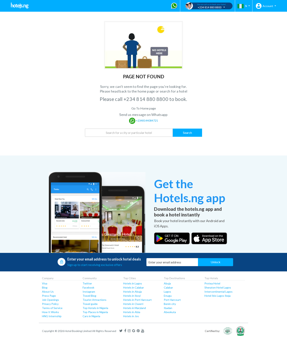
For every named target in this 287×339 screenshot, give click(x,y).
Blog (44, 287)
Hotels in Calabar (133, 287)
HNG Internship (52, 316)
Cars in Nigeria (91, 316)
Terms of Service (52, 308)
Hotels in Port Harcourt (137, 299)
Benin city (170, 303)
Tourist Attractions (94, 299)
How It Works (50, 312)
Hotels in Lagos (132, 283)
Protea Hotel (212, 283)
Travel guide (90, 303)
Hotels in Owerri (133, 303)
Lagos (167, 291)
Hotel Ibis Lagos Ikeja (217, 295)
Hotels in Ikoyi (132, 295)
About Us (48, 291)
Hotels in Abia (131, 312)
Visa (44, 283)
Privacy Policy (50, 303)
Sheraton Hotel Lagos (217, 287)
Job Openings (50, 299)
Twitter (87, 283)
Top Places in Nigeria (95, 312)
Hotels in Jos (131, 316)
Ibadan (168, 308)
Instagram (89, 291)
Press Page (49, 295)
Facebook (88, 287)
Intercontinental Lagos (218, 291)
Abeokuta (170, 312)
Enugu (168, 295)
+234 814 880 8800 (146, 99)
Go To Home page (143, 108)
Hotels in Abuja (132, 291)
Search (187, 132)
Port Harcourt (172, 299)
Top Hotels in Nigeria (95, 308)
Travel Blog (89, 295)
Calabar (168, 287)
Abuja (167, 283)
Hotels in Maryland (134, 308)
